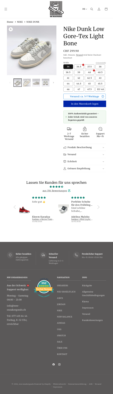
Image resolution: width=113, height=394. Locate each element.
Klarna (85, 301)
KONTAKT (62, 354)
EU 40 (100, 89)
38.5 (68, 72)
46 (68, 89)
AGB (90, 384)
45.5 (100, 83)
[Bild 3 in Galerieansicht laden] (36, 83)
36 (68, 66)
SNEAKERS (62, 285)
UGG (59, 329)
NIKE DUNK (32, 22)
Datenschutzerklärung (77, 384)
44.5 (78, 83)
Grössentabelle (101, 63)
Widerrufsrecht (59, 384)
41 (68, 78)
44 (68, 83)
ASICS (60, 298)
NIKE (20, 22)
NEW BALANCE (64, 317)
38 (100, 66)
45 (89, 83)
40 (91, 72)
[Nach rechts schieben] (53, 83)
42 (79, 78)
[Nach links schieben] (10, 83)
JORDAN (61, 304)
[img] (57, 187)
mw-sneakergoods (26, 384)
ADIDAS (61, 323)
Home (10, 22)
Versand (79, 55)
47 (79, 89)
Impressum (88, 308)
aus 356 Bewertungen (55, 190)
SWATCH (61, 335)
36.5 (80, 66)
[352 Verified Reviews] (44, 298)
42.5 (89, 78)
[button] (6, 9)
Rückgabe (87, 285)
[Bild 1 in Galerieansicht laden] (18, 83)
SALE (59, 342)
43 (100, 78)
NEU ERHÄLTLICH (66, 292)
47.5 (89, 89)
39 (78, 72)
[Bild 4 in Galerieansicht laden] (46, 83)
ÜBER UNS (62, 348)
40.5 (100, 72)
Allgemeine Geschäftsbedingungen (93, 293)
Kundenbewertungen (92, 320)
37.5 (89, 66)
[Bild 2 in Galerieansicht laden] (27, 83)
